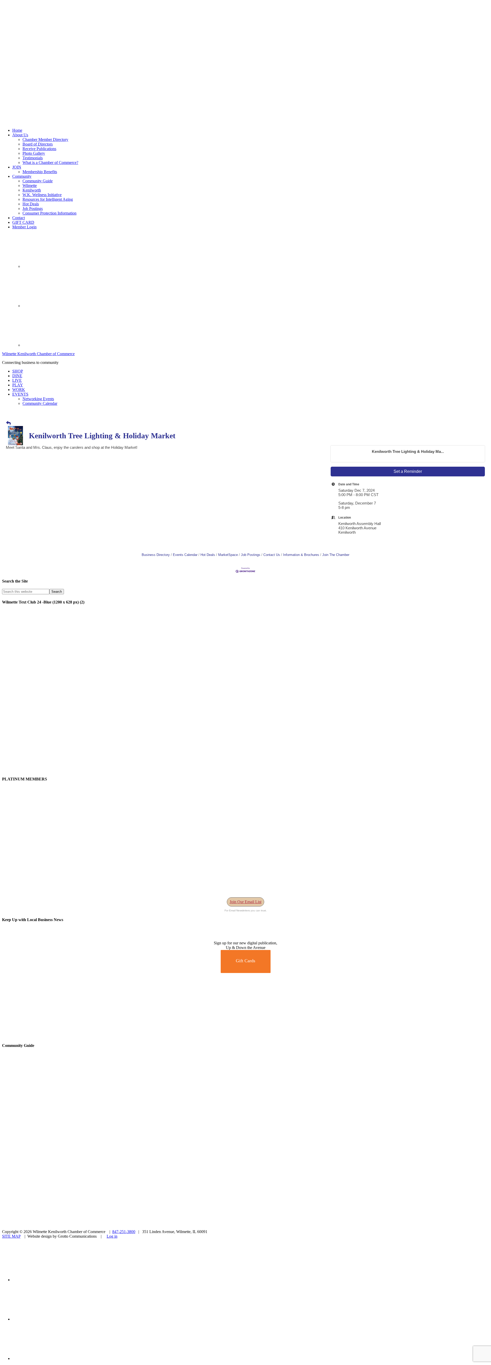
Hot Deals (207, 555)
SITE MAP (11, 1236)
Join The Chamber (335, 555)
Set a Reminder (408, 471)
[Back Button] (8, 423)
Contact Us (271, 555)
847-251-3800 (123, 1231)
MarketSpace (228, 555)
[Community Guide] (34, 1129)
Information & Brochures (301, 555)
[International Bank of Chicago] (40, 1035)
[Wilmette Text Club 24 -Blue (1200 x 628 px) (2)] (155, 769)
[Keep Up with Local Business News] (20, 938)
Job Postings (250, 555)
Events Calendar (185, 555)
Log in (112, 1236)
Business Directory (156, 555)
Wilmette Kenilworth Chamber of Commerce (38, 354)
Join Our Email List (245, 902)
